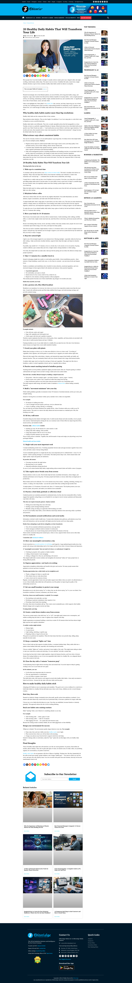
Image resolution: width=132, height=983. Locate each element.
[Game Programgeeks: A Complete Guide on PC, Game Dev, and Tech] (104, 55)
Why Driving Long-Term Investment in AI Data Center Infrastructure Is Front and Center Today (91, 170)
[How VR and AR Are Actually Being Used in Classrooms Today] (104, 231)
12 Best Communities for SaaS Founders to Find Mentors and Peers (91, 184)
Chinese (44, 1)
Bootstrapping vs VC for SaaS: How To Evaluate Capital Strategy (91, 191)
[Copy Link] (40, 75)
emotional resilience (37, 537)
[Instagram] (102, 1)
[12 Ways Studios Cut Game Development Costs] (104, 134)
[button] (108, 18)
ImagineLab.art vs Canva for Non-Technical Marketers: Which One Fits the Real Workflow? (37, 912)
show (45, 89)
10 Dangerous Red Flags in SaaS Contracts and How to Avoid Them (68, 912)
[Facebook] (94, 1)
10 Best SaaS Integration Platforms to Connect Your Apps (90, 277)
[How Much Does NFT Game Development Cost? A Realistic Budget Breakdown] (104, 140)
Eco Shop (65, 1)
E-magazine (59, 1)
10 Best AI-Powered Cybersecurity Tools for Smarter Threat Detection (36, 869)
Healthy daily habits (28, 753)
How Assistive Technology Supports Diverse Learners (90, 225)
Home (24, 23)
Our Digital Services (79, 1)
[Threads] (105, 1)
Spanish (24, 1)
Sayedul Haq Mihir (40, 951)
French (28, 1)
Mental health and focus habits (31, 441)
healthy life (50, 103)
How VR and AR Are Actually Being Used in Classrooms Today (91, 232)
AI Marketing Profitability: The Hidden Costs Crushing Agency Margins (92, 161)
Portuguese (34, 1)
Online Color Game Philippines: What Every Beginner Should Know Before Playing (92, 127)
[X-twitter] (96, 1)
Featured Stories (30, 23)
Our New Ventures (86, 17)
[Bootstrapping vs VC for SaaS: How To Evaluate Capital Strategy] (104, 191)
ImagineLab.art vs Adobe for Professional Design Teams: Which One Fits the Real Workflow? (91, 269)
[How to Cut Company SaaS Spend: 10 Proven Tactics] (104, 177)
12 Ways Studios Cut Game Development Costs (90, 134)
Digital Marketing (59, 17)
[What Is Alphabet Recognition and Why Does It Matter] (104, 219)
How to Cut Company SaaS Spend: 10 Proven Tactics (90, 177)
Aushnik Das (42, 948)
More (78, 17)
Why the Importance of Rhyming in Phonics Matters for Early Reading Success (36, 826)
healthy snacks (53, 732)
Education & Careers (47, 17)
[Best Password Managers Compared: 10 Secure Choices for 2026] (104, 41)
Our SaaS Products (70, 17)
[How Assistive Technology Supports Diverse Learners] (104, 225)
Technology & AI (30, 17)
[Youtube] (107, 1)
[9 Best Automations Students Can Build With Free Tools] (104, 261)
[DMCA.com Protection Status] (37, 963)
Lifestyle (37, 37)
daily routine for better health (52, 172)
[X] (27, 75)
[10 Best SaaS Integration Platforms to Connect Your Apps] (104, 276)
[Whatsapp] (38, 75)
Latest (34, 37)
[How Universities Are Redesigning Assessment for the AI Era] (104, 107)
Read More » (27, 831)
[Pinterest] (98, 1)
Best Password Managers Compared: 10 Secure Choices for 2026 (67, 826)
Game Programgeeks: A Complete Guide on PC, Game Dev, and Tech (68, 869)
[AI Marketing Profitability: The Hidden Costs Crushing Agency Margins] (104, 161)
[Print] (46, 75)
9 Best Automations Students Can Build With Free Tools (91, 261)
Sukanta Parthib (41, 945)
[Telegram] (48, 75)
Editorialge (75, 978)
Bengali (53, 1)
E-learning (71, 1)
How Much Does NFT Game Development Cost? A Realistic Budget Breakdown (91, 141)
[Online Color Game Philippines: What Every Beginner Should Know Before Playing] (104, 127)
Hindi (49, 1)
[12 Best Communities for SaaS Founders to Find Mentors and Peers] (104, 183)
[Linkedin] (100, 1)
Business (38, 17)
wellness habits (36, 425)
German (39, 1)
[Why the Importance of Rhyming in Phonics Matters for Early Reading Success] (104, 33)
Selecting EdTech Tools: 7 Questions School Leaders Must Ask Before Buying (92, 212)
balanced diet (61, 383)
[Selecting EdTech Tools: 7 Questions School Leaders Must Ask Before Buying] (104, 211)
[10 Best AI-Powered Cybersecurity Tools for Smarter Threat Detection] (104, 48)
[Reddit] (30, 75)
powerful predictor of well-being (43, 544)
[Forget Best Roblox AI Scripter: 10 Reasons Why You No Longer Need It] (104, 148)
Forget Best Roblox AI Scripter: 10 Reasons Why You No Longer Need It (92, 148)
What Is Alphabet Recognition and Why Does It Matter (91, 219)
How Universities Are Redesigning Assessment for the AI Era (92, 108)
